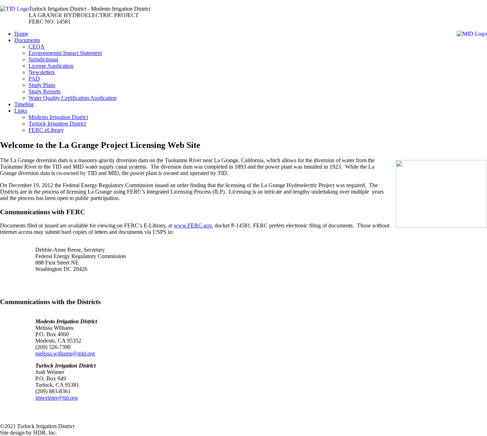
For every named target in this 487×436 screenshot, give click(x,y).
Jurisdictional (43, 59)
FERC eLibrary (46, 130)
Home (21, 34)
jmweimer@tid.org (56, 398)
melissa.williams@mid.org (65, 353)
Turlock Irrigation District (57, 123)
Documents (27, 40)
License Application (51, 66)
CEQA (37, 46)
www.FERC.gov (193, 225)
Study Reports (45, 91)
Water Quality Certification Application (73, 98)
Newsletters (42, 72)
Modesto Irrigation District (58, 117)
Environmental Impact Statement (65, 53)
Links (20, 111)
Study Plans (42, 85)
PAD (34, 79)
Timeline (24, 104)
